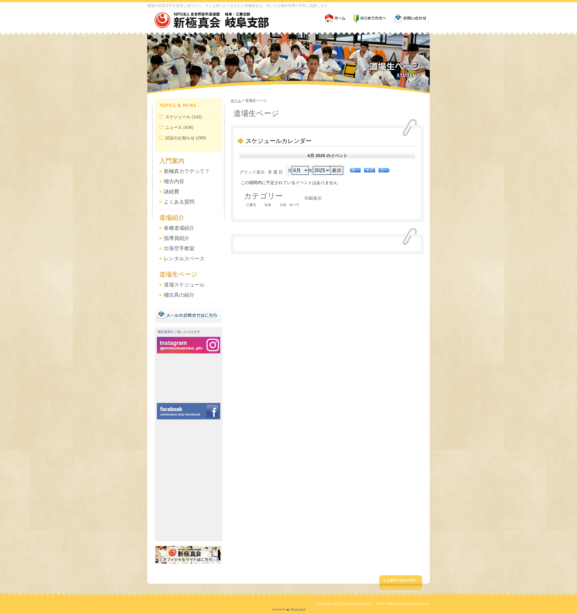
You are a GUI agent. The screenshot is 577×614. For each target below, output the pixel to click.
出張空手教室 (179, 248)
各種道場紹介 (179, 228)
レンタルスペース (184, 259)
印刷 (313, 198)
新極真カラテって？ (187, 171)
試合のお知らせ (180, 137)
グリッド (252, 172)
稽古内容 (174, 181)
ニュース (173, 127)
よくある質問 (179, 202)
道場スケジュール (184, 285)
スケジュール (178, 116)
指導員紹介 (176, 238)
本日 (370, 170)
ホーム (235, 100)
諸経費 (171, 192)
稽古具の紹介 (179, 295)
